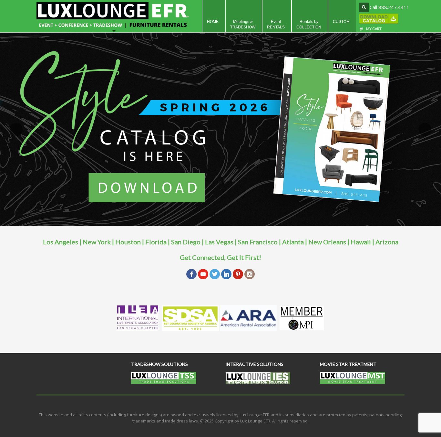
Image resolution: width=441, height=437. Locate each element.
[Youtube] (203, 273)
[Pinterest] (238, 273)
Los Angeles (60, 242)
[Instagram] (249, 273)
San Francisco (258, 242)
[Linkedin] (226, 273)
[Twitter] (215, 273)
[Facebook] (191, 273)
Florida (156, 242)
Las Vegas (219, 242)
